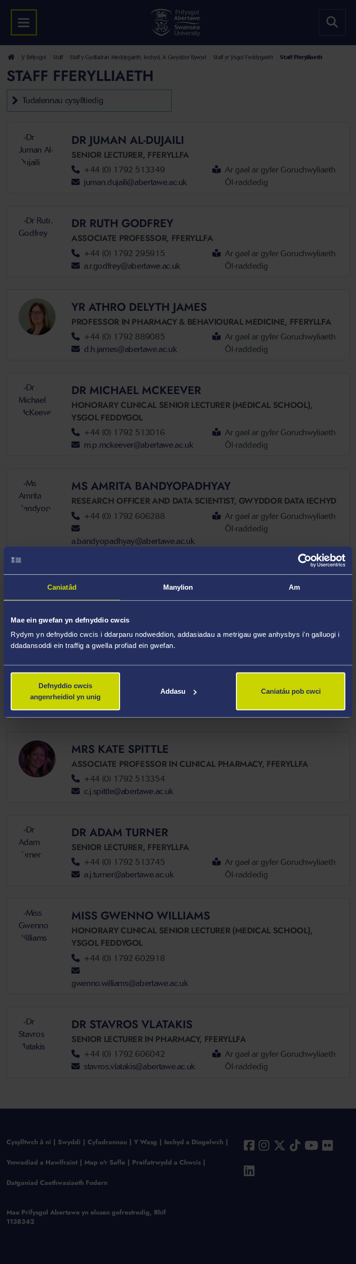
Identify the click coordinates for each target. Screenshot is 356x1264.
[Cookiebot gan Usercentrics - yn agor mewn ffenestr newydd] (304, 560)
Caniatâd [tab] (61, 587)
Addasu (172, 691)
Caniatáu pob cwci (291, 691)
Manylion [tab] (178, 587)
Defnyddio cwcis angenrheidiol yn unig (65, 691)
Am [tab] (294, 587)
